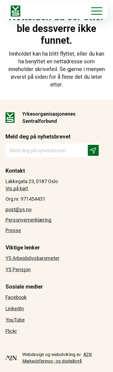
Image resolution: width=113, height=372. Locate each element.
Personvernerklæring (28, 220)
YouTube (15, 320)
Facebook (16, 297)
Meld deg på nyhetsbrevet (37, 136)
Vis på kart (16, 188)
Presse (13, 230)
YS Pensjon (18, 269)
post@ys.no (18, 209)
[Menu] (96, 11)
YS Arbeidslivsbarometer (32, 258)
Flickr (11, 331)
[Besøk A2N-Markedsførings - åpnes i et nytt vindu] (11, 357)
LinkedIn (14, 308)
